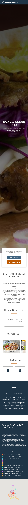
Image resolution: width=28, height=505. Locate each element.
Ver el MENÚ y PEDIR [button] (14, 262)
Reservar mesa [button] (14, 257)
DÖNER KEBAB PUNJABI (11, 2)
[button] (26, 2)
